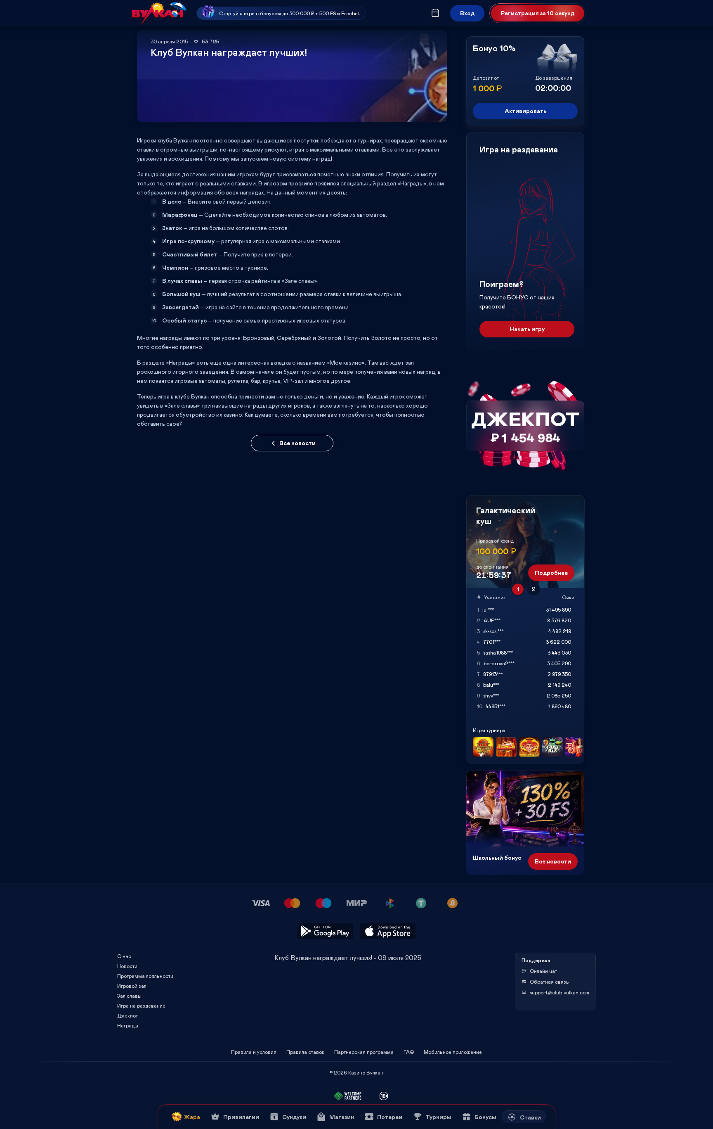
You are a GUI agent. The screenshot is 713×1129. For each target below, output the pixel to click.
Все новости (297, 443)
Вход (467, 13)
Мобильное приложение (453, 1051)
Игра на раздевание (141, 1005)
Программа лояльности (145, 975)
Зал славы (129, 995)
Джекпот (127, 1015)
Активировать (525, 111)
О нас (124, 956)
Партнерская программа (364, 1051)
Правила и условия (253, 1051)
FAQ (409, 1051)
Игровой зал (131, 985)
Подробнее (551, 572)
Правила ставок (305, 1051)
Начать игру (527, 329)
